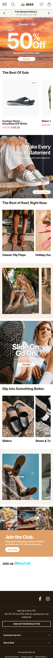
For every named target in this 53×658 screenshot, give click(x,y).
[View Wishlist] (41, 4)
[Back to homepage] (27, 4)
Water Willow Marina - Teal (18, 121)
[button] (4, 13)
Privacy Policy (27, 657)
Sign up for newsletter (26, 624)
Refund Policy (40, 657)
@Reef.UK (22, 563)
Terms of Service (12, 657)
